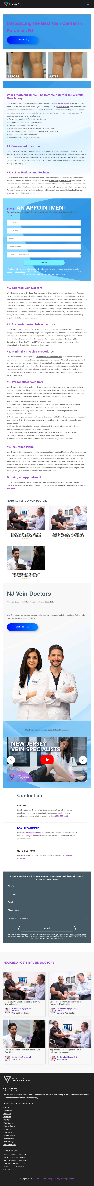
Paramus (68, 855)
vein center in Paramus (60, 104)
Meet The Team (22, 627)
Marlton (6, 1120)
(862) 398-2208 (61, 816)
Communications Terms (77, 935)
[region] (47, 759)
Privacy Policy (20, 272)
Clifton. (22, 858)
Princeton (7, 1132)
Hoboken (7, 1117)
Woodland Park (9, 1145)
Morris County (9, 1126)
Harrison (7, 1113)
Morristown (8, 1123)
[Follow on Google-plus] (11, 1089)
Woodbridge (8, 1141)
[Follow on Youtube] (16, 1089)
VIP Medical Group (45, 1179)
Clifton (6, 1107)
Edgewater (7, 1110)
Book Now (22, 40)
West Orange (8, 1138)
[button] (47, 759)
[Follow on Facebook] (5, 1089)
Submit (44, 263)
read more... (26, 538)
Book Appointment (32, 833)
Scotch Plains (9, 1135)
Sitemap (70, 1179)
